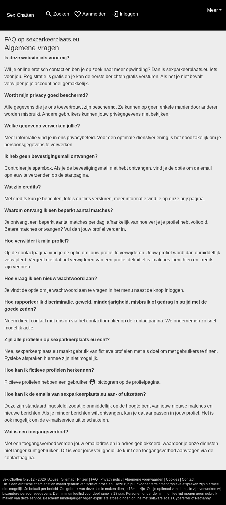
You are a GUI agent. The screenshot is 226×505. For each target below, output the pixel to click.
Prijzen (82, 479)
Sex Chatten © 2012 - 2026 (24, 479)
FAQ (94, 479)
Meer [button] (212, 10)
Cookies (172, 479)
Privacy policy (111, 479)
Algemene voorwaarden (144, 479)
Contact (188, 479)
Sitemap (67, 479)
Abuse (53, 479)
